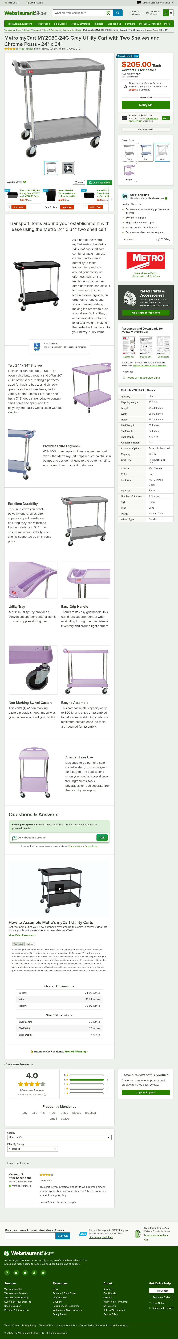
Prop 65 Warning (75, 1051)
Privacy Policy (91, 846)
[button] (51, 168)
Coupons (58, 1301)
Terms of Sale (11, 1325)
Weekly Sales (60, 1297)
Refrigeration (43, 23)
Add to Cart (19, 207)
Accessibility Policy (66, 1325)
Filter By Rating (15, 1144)
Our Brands (109, 1293)
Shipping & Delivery (163, 1308)
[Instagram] (7, 1273)
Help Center (13, 3)
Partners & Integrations (16, 1310)
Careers (107, 1297)
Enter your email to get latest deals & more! (35, 1230)
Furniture (130, 23)
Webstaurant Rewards (16, 1293)
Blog (55, 1289)
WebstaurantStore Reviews (67, 1310)
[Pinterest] (43, 1273)
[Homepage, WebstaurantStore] (25, 13)
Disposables (114, 23)
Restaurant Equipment (19, 23)
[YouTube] (16, 1273)
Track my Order (161, 1297)
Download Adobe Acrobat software (149, 365)
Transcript (18, 944)
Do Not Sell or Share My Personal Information (104, 1325)
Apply (166, 118)
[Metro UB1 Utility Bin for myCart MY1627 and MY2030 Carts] (24, 199)
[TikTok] (34, 1273)
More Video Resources (21, 935)
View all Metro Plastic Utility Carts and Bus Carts (146, 274)
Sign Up (63, 1236)
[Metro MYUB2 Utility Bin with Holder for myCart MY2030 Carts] (100, 199)
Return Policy (110, 1314)
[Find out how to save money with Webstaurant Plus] (8, 191)
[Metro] (146, 260)
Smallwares (60, 23)
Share (80, 182)
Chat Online (158, 1303)
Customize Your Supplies (17, 1301)
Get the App (35, 3)
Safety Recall (60, 1314)
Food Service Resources (66, 1306)
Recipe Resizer (12, 1306)
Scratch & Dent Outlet (64, 1293)
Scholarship (109, 1306)
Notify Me (146, 105)
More (167, 23)
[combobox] (83, 12)
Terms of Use (74, 846)
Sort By (11, 1132)
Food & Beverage (80, 23)
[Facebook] (25, 1273)
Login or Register (146, 1092)
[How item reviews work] (44, 1095)
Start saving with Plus (101, 1237)
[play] (59, 889)
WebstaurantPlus (13, 1289)
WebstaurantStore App (16, 1297)
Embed (29, 944)
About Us (108, 1289)
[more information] (166, 198)
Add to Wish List (145, 129)
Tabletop (98, 23)
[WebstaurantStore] (47, 1253)
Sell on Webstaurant (114, 1310)
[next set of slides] (111, 199)
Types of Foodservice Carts (148, 377)
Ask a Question (101, 182)
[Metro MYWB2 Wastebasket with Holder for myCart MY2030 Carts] (62, 199)
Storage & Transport (150, 23)
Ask (102, 837)
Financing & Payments (115, 1301)
